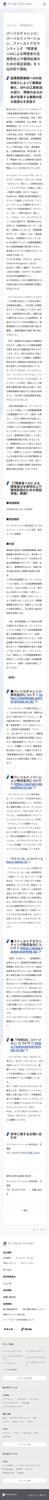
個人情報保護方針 (10, 1309)
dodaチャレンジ (18, 1421)
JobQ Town (7, 1436)
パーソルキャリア (9, 1363)
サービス (7, 1269)
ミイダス (6, 1421)
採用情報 (7, 1290)
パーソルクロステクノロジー (36, 1357)
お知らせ (43, 1229)
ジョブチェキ (21, 1399)
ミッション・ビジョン (25, 1257)
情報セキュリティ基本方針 (14, 1314)
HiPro (36, 1433)
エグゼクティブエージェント (20, 1418)
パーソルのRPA (8, 1465)
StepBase (20, 1473)
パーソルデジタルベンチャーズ (36, 1363)
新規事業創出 (9, 1276)
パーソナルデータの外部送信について (18, 1319)
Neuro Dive (27, 1433)
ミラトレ (17, 1433)
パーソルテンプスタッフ (34, 1351)
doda (5, 1418)
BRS (34, 1418)
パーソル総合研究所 (10, 1369)
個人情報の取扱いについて (34, 1309)
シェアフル (6, 1433)
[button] (44, 4)
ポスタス (29, 1469)
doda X (30, 1421)
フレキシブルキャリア (10, 1403)
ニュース (7, 1283)
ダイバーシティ (27, 1263)
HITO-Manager (8, 1469)
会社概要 (6, 1257)
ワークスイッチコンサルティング (28, 1465)
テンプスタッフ (8, 1399)
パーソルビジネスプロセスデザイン (13, 1357)
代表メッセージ (9, 1263)
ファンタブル (34, 1399)
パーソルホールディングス (12, 1351)
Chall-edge (25, 1403)
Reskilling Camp (8, 1473)
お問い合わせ (34, 1152)
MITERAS (19, 1469)
